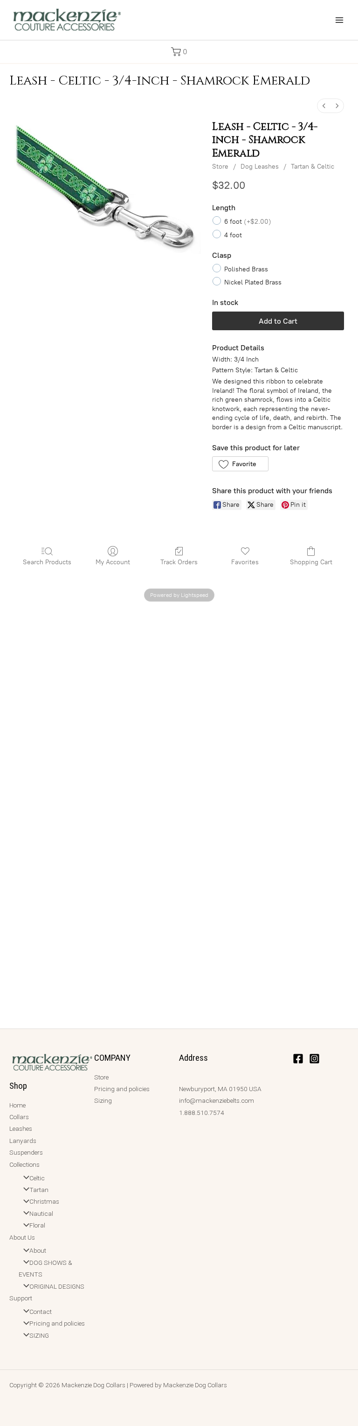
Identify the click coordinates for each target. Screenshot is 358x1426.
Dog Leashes (260, 166)
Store (220, 166)
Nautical (41, 1213)
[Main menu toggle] (339, 19)
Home (17, 1105)
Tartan (38, 1189)
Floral (37, 1225)
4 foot (233, 235)
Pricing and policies (57, 1323)
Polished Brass (246, 269)
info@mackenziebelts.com (216, 1100)
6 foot (247, 222)
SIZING (39, 1335)
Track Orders (179, 562)
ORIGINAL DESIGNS (56, 1286)
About (37, 1250)
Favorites (245, 562)
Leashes (20, 1128)
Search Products (47, 562)
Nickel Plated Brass (253, 282)
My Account (113, 562)
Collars (19, 1117)
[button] (179, 51)
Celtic (37, 1178)
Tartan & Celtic (312, 166)
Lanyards (22, 1140)
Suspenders (26, 1152)
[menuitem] (323, 106)
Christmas (44, 1201)
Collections (24, 1164)
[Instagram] (314, 1058)
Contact (40, 1311)
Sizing (103, 1100)
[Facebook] (298, 1058)
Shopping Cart (311, 562)
